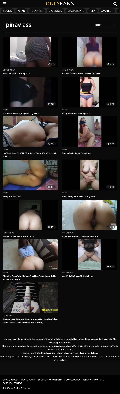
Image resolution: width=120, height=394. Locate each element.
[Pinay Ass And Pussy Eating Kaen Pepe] (89, 215)
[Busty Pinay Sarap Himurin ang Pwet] (89, 175)
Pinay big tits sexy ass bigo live (76, 113)
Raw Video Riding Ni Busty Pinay (77, 153)
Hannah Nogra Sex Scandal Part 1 (18, 236)
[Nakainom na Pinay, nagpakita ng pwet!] (30, 92)
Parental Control (13, 383)
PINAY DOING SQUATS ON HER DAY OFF (81, 73)
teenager (37, 10)
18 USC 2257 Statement (50, 380)
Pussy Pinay (8, 233)
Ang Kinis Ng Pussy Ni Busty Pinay (77, 276)
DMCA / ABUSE (10, 380)
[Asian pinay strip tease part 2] (30, 52)
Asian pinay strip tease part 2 (16, 73)
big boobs (55, 10)
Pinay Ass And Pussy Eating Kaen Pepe (80, 236)
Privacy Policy (28, 380)
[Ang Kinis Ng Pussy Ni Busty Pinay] (89, 254)
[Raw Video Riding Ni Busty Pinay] (89, 131)
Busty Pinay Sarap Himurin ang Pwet (78, 196)
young (7, 10)
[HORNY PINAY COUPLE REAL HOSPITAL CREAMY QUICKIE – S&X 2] (30, 131)
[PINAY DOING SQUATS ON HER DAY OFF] (89, 52)
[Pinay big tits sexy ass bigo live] (89, 92)
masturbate (76, 10)
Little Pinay (8, 316)
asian (21, 10)
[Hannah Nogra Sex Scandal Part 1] (30, 215)
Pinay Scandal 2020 (12, 196)
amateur (107, 10)
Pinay (5, 110)
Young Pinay (9, 70)
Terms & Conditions (93, 380)
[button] (4, 4)
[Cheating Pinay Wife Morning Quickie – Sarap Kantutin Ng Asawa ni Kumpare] (30, 254)
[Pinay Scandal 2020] (30, 175)
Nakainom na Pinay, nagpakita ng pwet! (21, 113)
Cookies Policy (72, 380)
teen (92, 10)
